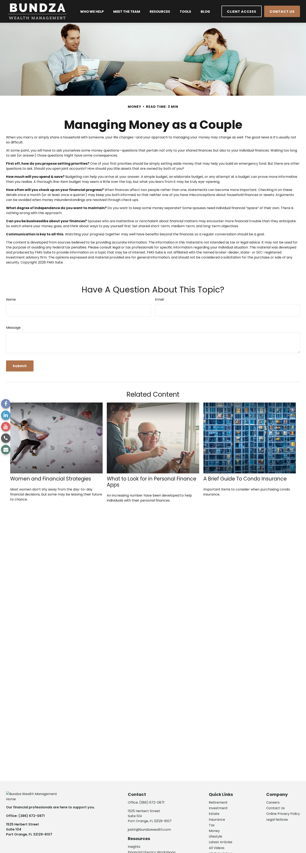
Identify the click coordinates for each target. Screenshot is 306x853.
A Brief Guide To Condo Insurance (245, 478)
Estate (214, 813)
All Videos (216, 847)
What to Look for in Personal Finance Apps (151, 481)
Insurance (217, 819)
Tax (212, 825)
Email (159, 299)
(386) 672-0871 (31, 815)
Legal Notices (277, 819)
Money (214, 830)
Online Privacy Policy (283, 813)
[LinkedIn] (5, 415)
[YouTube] (5, 426)
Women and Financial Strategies (50, 478)
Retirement (218, 802)
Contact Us (275, 808)
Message (13, 327)
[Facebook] (5, 403)
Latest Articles (220, 842)
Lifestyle (215, 836)
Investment (218, 808)
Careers (273, 802)
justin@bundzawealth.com (149, 829)
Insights (134, 846)
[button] (91, 11)
